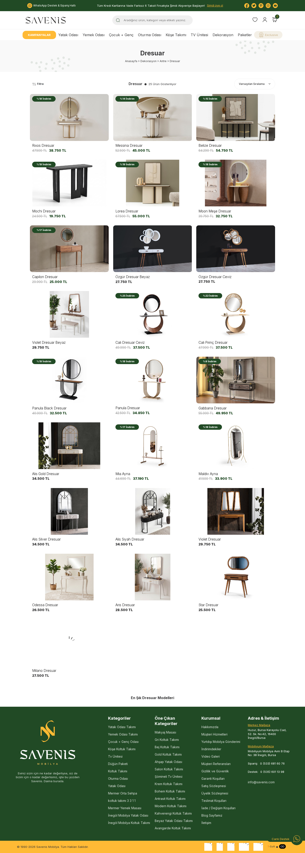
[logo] (45, 20)
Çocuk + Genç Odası (123, 742)
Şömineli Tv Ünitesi (168, 776)
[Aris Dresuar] (152, 577)
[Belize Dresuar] (235, 117)
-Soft (271, 846)
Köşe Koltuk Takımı (122, 749)
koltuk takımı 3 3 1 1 (122, 801)
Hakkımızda (209, 727)
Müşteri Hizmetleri (214, 734)
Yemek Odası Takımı (123, 734)
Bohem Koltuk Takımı (170, 791)
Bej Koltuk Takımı (167, 747)
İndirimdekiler (211, 749)
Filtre (40, 84)
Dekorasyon (223, 35)
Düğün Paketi (118, 764)
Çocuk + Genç (121, 35)
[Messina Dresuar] (152, 117)
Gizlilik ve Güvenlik (215, 771)
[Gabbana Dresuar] (235, 380)
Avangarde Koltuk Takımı (173, 828)
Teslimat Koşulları (213, 801)
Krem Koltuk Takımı (168, 784)
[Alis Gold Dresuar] (69, 445)
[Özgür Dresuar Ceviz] (235, 248)
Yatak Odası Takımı (122, 727)
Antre (163, 61)
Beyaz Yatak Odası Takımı (174, 821)
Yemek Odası (93, 35)
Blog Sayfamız (211, 815)
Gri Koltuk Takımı (167, 740)
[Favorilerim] (255, 20)
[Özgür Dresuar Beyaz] (152, 248)
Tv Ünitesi (115, 756)
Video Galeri (210, 756)
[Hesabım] (264, 19)
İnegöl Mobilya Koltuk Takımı (129, 823)
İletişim (206, 823)
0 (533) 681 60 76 (272, 763)
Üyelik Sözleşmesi (214, 793)
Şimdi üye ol (215, 5)
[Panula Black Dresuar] (69, 380)
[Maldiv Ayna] (235, 445)
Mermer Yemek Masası (124, 808)
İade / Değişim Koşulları (218, 808)
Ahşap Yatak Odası (168, 762)
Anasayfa (131, 61)
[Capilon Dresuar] (69, 248)
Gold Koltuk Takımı (168, 754)
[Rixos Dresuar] (69, 117)
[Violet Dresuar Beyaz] (69, 314)
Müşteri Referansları (216, 764)
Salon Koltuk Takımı (169, 769)
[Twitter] (253, 5)
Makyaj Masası (165, 732)
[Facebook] (246, 5)
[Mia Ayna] (152, 445)
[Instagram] (268, 5)
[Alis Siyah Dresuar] (152, 511)
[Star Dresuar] (235, 577)
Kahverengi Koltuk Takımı (173, 813)
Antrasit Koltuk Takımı (170, 799)
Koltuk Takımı (117, 771)
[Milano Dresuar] (69, 642)
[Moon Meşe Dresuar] (235, 183)
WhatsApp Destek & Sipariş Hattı (54, 5)
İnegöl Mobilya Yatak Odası (128, 815)
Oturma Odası (149, 35)
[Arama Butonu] (118, 20)
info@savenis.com (261, 782)
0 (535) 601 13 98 (272, 771)
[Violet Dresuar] (235, 511)
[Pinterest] (261, 5)
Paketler (245, 35)
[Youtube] (275, 5)
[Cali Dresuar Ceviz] (152, 314)
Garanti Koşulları (213, 778)
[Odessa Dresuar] (69, 577)
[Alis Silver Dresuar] (69, 511)
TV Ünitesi (199, 35)
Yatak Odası (68, 35)
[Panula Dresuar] (152, 380)
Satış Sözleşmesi (213, 786)
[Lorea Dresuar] (152, 183)
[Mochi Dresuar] (69, 183)
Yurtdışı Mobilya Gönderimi (220, 742)
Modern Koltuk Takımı (170, 806)
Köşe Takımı (176, 35)
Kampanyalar (39, 35)
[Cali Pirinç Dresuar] (235, 314)
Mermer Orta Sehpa (122, 793)
